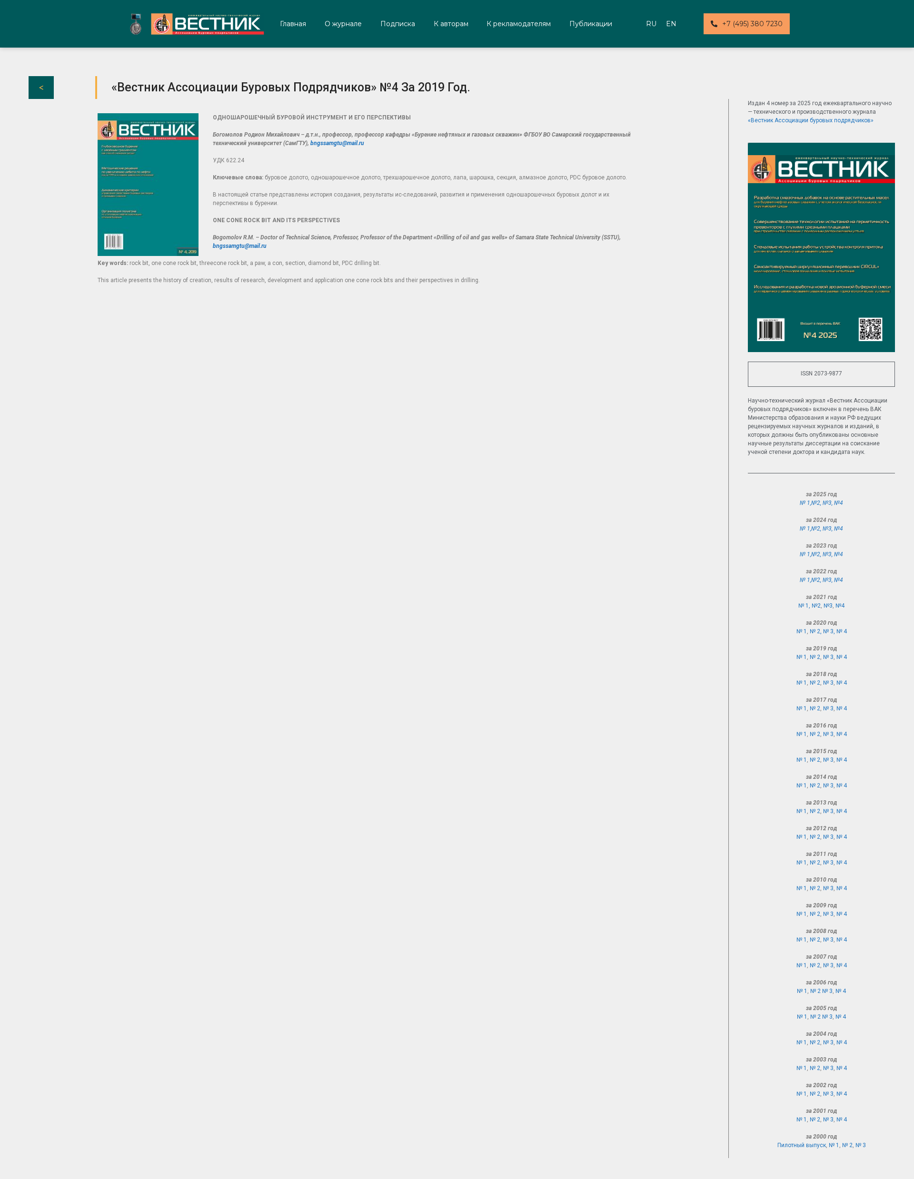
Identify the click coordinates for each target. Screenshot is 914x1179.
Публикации (590, 24)
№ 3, (829, 631)
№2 (815, 503)
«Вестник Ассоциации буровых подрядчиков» (811, 120)
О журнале (343, 24)
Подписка (397, 24)
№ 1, (805, 503)
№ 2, (816, 631)
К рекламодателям (519, 24)
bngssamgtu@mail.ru (337, 143)
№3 (827, 503)
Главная (293, 24)
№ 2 (815, 657)
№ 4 (841, 631)
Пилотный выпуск (801, 1145)
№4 (838, 503)
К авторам (451, 24)
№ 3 (828, 657)
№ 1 (801, 631)
